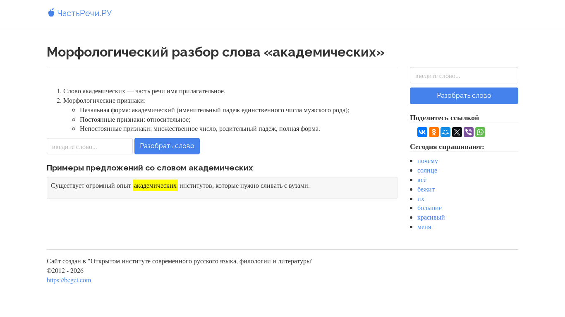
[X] (457, 132)
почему (427, 160)
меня (424, 226)
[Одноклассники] (434, 132)
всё (421, 179)
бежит (426, 189)
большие (429, 207)
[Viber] (469, 132)
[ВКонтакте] (422, 132)
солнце (427, 170)
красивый (431, 217)
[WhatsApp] (480, 132)
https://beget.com (69, 279)
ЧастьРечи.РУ (83, 13)
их (420, 198)
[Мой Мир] (445, 132)
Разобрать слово (167, 146)
